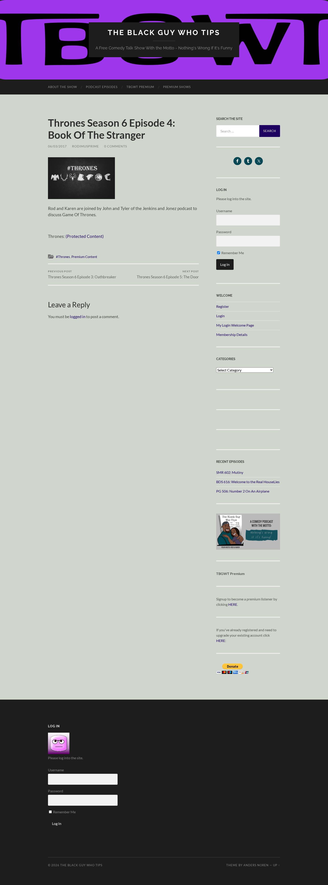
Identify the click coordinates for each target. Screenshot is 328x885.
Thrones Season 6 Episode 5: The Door (168, 274)
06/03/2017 (57, 146)
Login (220, 316)
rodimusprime (85, 146)
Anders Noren (256, 865)
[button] (81, 178)
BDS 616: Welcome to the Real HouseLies (248, 482)
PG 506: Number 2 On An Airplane (242, 491)
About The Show (62, 87)
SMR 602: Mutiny (229, 472)
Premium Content (84, 257)
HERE (232, 604)
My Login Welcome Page (235, 325)
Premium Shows (177, 87)
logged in (77, 316)
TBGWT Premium (140, 87)
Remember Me (232, 253)
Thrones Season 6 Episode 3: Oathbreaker (82, 274)
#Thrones (63, 257)
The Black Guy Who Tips (164, 32)
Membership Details (231, 334)
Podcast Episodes (102, 87)
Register (222, 306)
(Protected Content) (85, 236)
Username (224, 211)
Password (223, 232)
